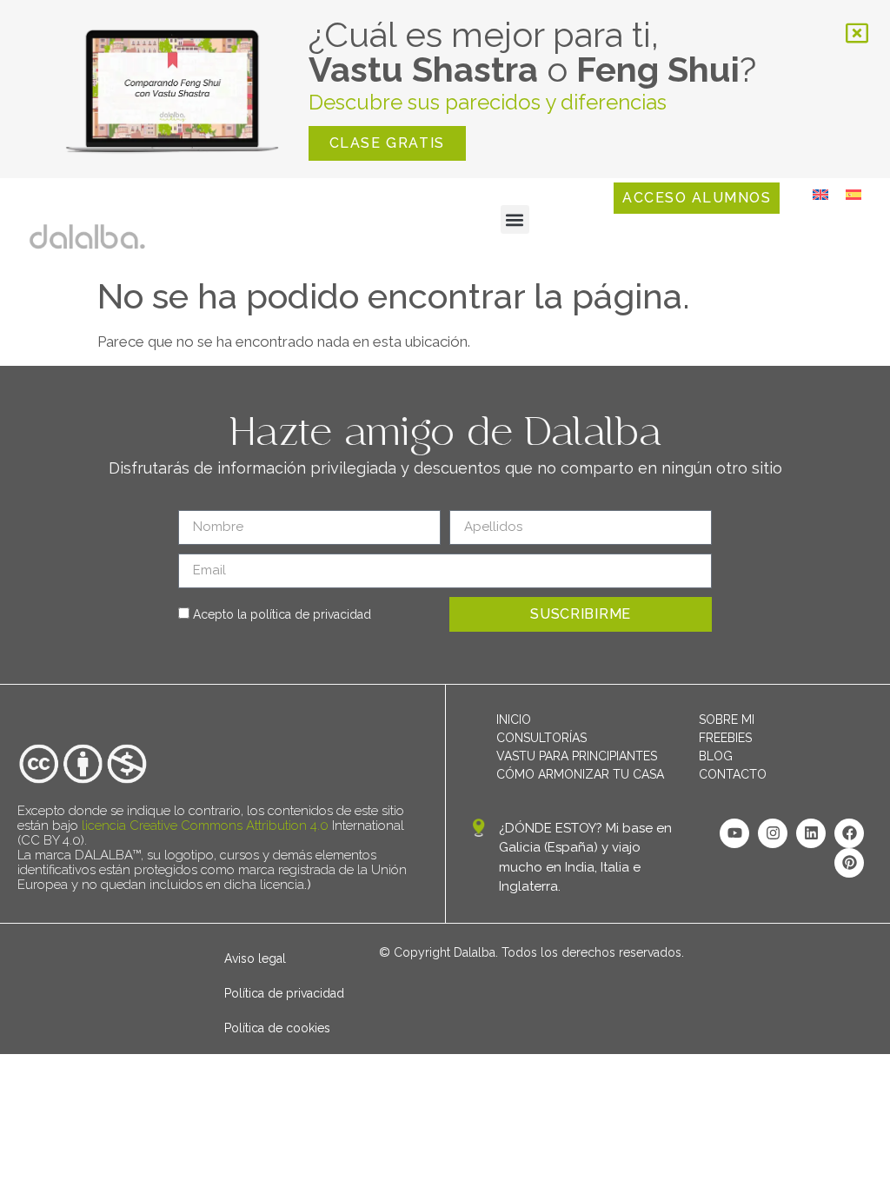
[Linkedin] (811, 833)
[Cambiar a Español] (853, 194)
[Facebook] (849, 833)
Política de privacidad (284, 993)
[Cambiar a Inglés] (820, 194)
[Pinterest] (849, 863)
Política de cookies (277, 1028)
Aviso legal (255, 958)
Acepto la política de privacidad (282, 614)
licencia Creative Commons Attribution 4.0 (205, 825)
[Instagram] (772, 833)
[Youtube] (734, 833)
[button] (515, 219)
